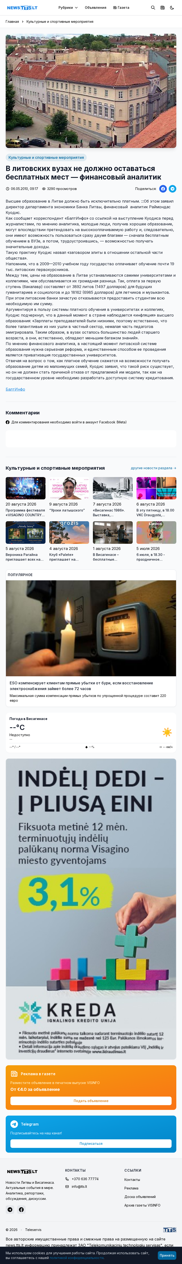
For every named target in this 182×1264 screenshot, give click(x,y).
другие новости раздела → (153, 468)
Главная (12, 21)
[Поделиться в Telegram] (172, 189)
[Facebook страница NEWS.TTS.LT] (21, 1209)
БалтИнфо (15, 389)
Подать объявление (91, 1101)
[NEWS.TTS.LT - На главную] (22, 7)
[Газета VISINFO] (162, 7)
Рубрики (66, 7)
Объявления (95, 7)
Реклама (131, 1188)
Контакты (132, 1180)
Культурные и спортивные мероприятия (60, 21)
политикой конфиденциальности (77, 1258)
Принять (167, 1255)
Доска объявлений (140, 1197)
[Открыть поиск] (153, 7)
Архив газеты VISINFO (142, 1205)
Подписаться (91, 1143)
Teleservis (33, 1230)
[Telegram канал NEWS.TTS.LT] (10, 1209)
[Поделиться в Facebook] (163, 189)
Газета (123, 7)
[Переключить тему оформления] (172, 7)
